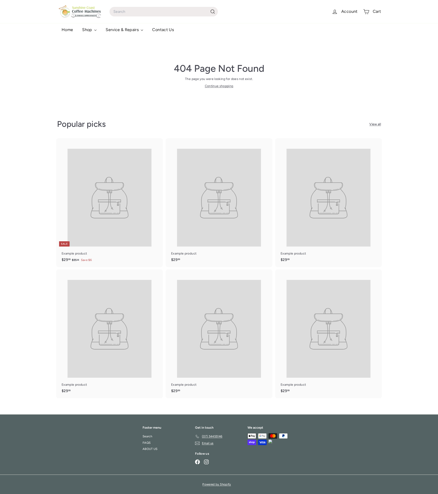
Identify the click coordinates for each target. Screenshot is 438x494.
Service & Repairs (123, 29)
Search (147, 436)
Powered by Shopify (216, 484)
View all (375, 124)
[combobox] (164, 11)
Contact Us (163, 29)
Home (67, 29)
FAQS (147, 442)
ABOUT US (150, 449)
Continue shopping (219, 86)
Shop (87, 29)
